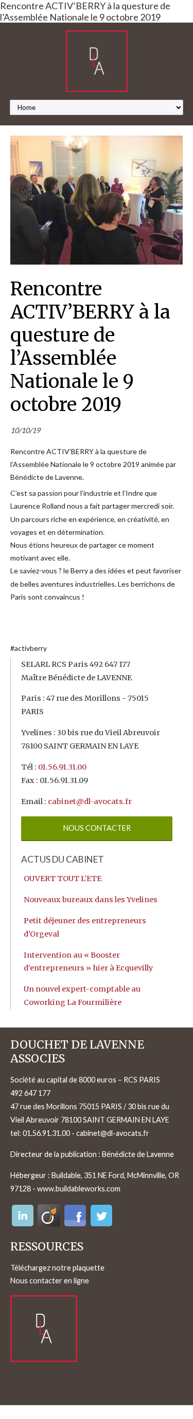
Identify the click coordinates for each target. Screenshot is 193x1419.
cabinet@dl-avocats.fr (90, 801)
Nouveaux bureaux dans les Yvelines (90, 899)
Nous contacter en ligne (49, 1280)
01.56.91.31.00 (62, 767)
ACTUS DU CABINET (62, 859)
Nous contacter (97, 828)
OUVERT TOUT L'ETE (62, 878)
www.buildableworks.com (78, 1188)
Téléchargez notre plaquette (57, 1267)
